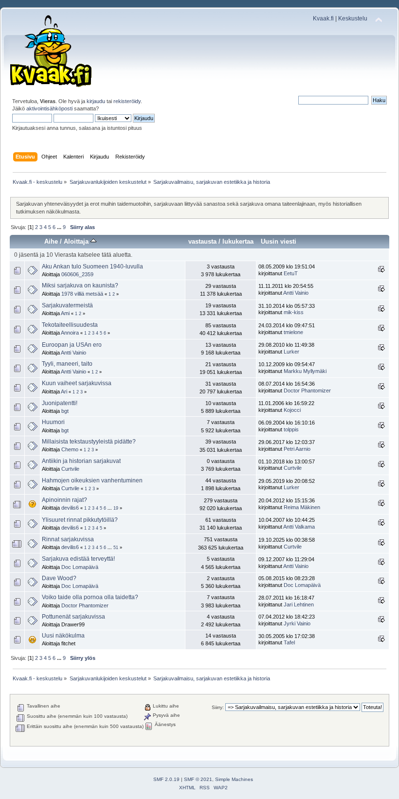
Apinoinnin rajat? (64, 500)
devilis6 (70, 508)
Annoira (70, 333)
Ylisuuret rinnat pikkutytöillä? (80, 519)
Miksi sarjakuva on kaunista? (80, 285)
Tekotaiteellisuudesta (70, 324)
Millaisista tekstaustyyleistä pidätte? (89, 441)
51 (115, 547)
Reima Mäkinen (302, 507)
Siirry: (218, 707)
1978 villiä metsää (82, 294)
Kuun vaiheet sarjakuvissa (76, 383)
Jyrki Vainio (297, 623)
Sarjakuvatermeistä (67, 305)
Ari (64, 391)
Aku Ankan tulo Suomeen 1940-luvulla (92, 266)
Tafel (289, 642)
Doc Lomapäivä (79, 567)
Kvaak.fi (323, 18)
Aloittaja (77, 241)
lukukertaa (238, 241)
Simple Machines (234, 779)
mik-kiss (294, 312)
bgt (65, 411)
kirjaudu (96, 101)
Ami (65, 313)
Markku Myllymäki (305, 371)
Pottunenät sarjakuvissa (73, 616)
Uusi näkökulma (63, 635)
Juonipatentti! (59, 403)
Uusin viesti (278, 241)
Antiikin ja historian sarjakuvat (81, 461)
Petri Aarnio (297, 449)
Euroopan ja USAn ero (72, 344)
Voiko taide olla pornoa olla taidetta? (90, 597)
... (60, 227)
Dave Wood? (59, 578)
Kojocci (292, 410)
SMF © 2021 (198, 779)
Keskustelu (352, 18)
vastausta (202, 241)
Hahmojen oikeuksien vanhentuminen (92, 480)
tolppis (291, 429)
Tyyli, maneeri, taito (67, 363)
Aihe (51, 241)
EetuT (291, 273)
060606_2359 (77, 274)
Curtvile (70, 469)
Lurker (291, 352)
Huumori (53, 422)
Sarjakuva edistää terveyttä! (78, 558)
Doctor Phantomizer (307, 390)
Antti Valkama (299, 527)
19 (115, 508)
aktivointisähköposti (49, 108)
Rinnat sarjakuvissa (68, 539)
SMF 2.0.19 (166, 779)
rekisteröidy (127, 101)
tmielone (293, 332)
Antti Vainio (295, 293)
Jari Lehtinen (299, 604)
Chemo (69, 449)
